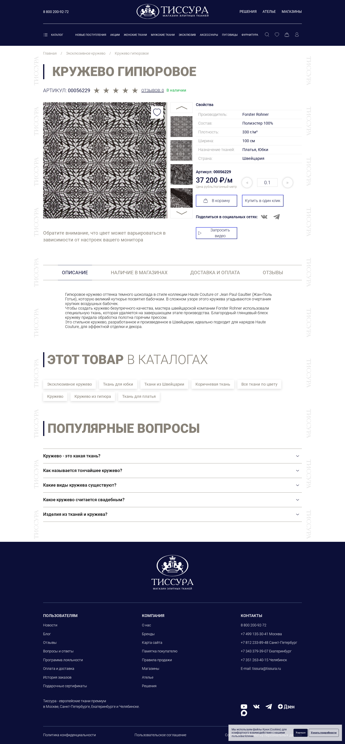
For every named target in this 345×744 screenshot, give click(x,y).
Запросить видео (220, 233)
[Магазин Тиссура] (172, 572)
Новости (50, 625)
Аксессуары (209, 34)
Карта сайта (152, 642)
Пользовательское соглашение (160, 735)
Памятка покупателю (159, 651)
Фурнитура (250, 34)
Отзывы (50, 642)
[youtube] (244, 706)
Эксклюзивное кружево (69, 384)
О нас (146, 625)
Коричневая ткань (212, 384)
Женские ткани (135, 34)
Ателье (269, 11)
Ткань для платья (139, 396)
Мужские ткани (163, 34)
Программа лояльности (63, 660)
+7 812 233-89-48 (254, 642)
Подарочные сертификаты (65, 686)
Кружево (55, 396)
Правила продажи (157, 660)
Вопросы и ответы (58, 651)
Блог (47, 634)
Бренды (148, 634)
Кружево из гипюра (92, 396)
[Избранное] (277, 35)
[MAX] (244, 713)
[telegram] (269, 706)
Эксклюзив (187, 34)
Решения (248, 11)
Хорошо (300, 732)
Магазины (292, 11)
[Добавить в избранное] (157, 112)
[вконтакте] (256, 706)
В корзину (221, 200)
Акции (115, 34)
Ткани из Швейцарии (164, 384)
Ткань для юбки (118, 384)
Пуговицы (230, 34)
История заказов (57, 677)
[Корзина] (287, 35)
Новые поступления (90, 34)
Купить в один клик (262, 200)
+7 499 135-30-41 (254, 634)
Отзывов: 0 (152, 90)
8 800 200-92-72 (253, 625)
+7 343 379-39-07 (254, 651)
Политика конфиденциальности (69, 735)
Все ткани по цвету (259, 384)
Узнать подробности (324, 732)
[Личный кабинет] (297, 35)
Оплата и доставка (58, 668)
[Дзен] (286, 706)
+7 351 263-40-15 (254, 660)
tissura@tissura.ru (266, 668)
